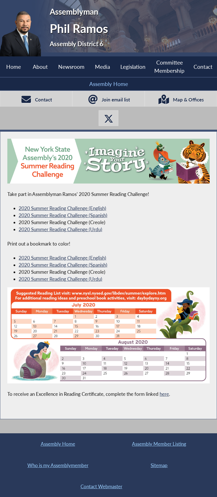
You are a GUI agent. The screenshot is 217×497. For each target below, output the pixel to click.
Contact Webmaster (101, 486)
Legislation (133, 66)
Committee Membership (169, 66)
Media (102, 66)
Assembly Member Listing (159, 444)
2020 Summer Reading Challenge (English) (62, 208)
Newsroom (71, 66)
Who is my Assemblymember (57, 465)
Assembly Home (108, 84)
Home (13, 66)
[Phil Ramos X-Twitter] (108, 118)
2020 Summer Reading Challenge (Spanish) (63, 215)
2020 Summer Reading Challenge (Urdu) (60, 229)
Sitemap (159, 465)
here (164, 394)
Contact (203, 66)
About (40, 66)
